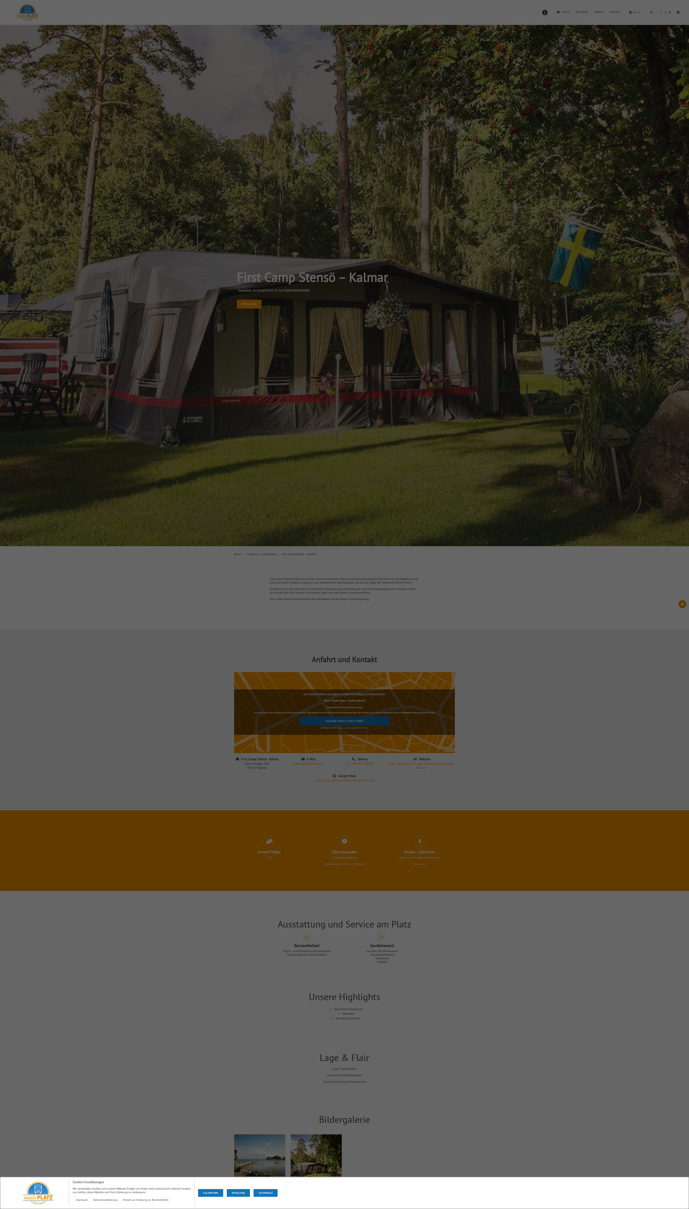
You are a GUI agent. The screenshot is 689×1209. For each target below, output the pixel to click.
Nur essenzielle (266, 1193)
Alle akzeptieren (210, 1193)
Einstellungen (238, 1193)
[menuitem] (83, 1200)
